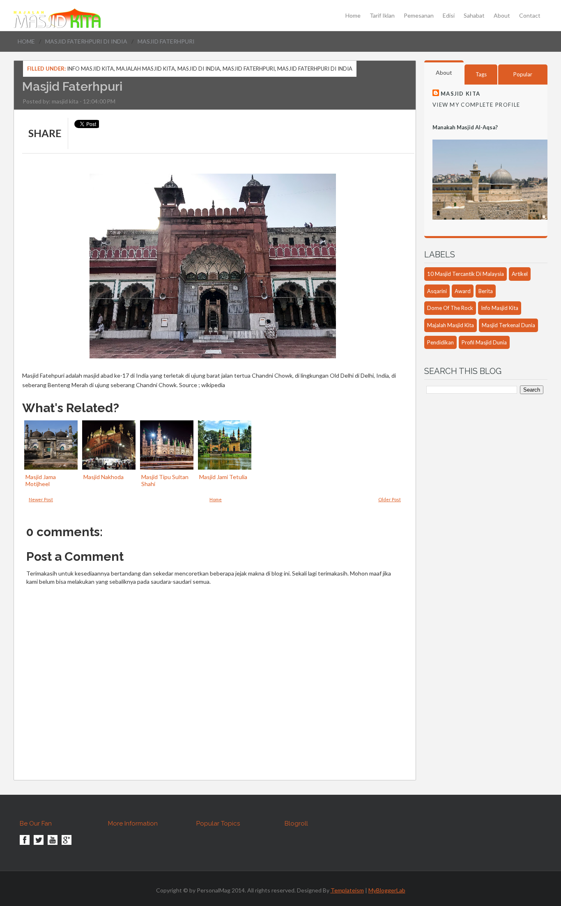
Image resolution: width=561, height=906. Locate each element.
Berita (485, 291)
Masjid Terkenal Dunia (508, 325)
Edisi (449, 15)
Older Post (389, 499)
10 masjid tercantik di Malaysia (465, 274)
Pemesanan (419, 15)
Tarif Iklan (382, 15)
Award (463, 291)
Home (353, 15)
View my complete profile (476, 104)
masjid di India (198, 68)
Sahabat (474, 15)
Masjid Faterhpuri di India (86, 41)
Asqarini (437, 291)
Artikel (520, 274)
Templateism (347, 890)
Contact (529, 15)
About (502, 15)
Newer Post (41, 499)
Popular (522, 74)
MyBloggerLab (386, 890)
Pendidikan (440, 342)
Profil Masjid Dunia (484, 342)
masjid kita (65, 101)
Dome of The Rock (450, 308)
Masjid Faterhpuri (249, 68)
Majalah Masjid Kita (145, 68)
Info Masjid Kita (90, 68)
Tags (481, 74)
